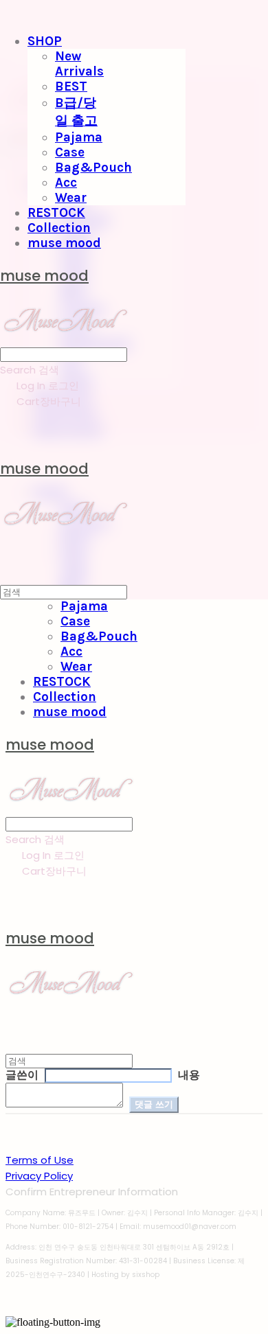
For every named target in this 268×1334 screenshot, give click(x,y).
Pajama (78, 137)
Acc (66, 182)
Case (70, 152)
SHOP (44, 41)
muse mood (64, 243)
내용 (189, 1075)
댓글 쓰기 (154, 1105)
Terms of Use (39, 1160)
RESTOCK (56, 212)
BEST (71, 86)
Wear (71, 197)
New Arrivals (79, 64)
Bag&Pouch (93, 167)
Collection (59, 227)
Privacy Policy (39, 1176)
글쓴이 (21, 1075)
